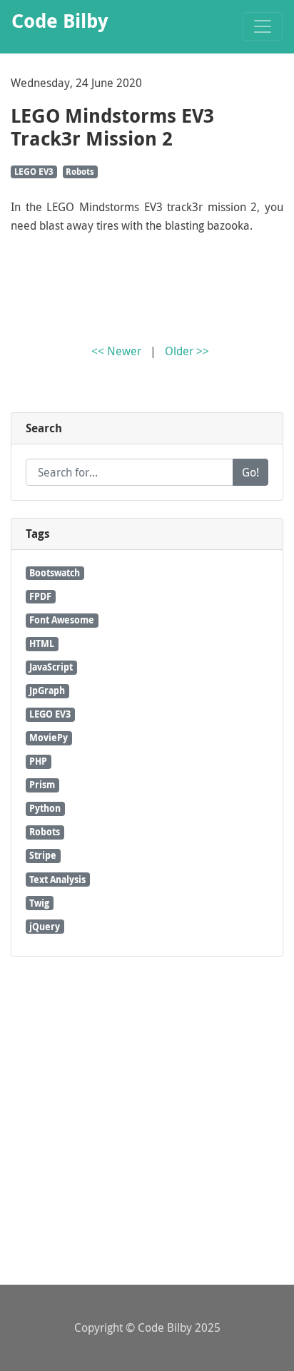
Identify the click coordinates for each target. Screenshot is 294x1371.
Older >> (187, 351)
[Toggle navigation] (263, 26)
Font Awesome (61, 619)
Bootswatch (54, 572)
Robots (80, 171)
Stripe (42, 855)
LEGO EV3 (34, 171)
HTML (41, 643)
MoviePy (48, 737)
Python (45, 808)
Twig (39, 903)
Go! (250, 472)
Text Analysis (57, 879)
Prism (42, 784)
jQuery (44, 926)
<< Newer (116, 351)
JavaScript (51, 667)
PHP (38, 761)
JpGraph (47, 690)
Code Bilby (165, 1327)
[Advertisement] (147, 1121)
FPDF (40, 596)
